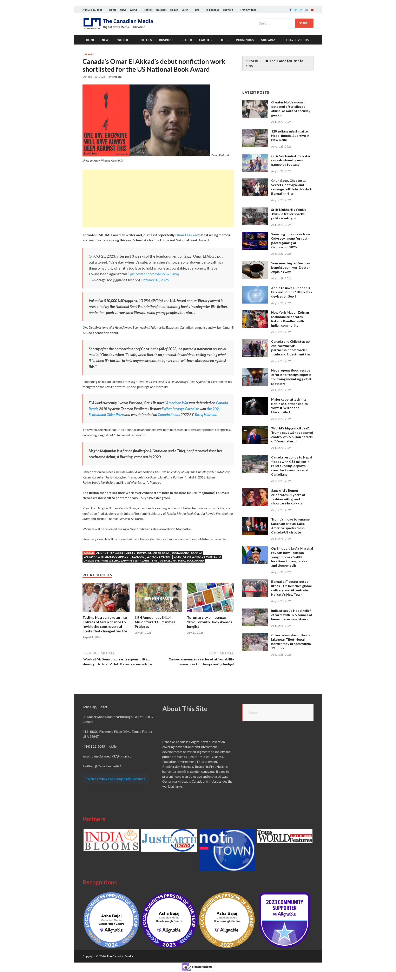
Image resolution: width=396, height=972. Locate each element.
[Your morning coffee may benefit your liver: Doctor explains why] (255, 263)
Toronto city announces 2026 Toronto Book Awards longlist (209, 622)
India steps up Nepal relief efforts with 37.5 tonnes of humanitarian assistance (291, 615)
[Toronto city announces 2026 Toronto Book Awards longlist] (210, 613)
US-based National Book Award (182, 560)
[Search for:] (285, 23)
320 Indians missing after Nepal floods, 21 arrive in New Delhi (290, 135)
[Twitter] (295, 10)
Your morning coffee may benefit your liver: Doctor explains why (290, 267)
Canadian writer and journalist (107, 556)
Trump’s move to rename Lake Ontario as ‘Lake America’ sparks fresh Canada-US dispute (290, 525)
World (133, 9)
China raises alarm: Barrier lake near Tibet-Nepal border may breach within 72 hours (291, 641)
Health (174, 9)
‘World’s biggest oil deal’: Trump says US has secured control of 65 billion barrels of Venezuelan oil (292, 434)
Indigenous (212, 9)
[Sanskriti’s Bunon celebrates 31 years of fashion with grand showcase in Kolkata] (255, 491)
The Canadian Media (119, 956)
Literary (88, 54)
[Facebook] (290, 10)
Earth (185, 9)
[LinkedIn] (301, 10)
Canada (196, 552)
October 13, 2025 (155, 280)
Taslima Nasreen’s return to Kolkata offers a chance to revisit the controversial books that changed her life (104, 624)
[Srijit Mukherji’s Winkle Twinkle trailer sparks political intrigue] (255, 210)
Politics (148, 9)
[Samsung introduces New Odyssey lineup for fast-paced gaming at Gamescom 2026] (255, 234)
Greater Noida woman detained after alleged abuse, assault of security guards (290, 108)
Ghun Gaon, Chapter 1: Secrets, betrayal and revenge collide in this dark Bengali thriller (291, 186)
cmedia (116, 76)
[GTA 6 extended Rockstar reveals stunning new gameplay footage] (255, 156)
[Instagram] (306, 10)
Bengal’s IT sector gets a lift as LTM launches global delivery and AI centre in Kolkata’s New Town (291, 587)
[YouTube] (312, 10)
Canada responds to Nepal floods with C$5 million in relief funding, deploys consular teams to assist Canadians (291, 465)
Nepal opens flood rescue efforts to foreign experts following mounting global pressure (291, 376)
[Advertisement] (158, 198)
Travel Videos (248, 9)
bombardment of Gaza (153, 552)
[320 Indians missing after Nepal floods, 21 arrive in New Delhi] (255, 132)
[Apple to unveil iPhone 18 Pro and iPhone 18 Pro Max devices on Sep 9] (255, 288)
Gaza (177, 556)
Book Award (180, 552)
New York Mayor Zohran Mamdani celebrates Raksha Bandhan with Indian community (290, 318)
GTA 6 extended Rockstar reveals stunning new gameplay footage (291, 160)
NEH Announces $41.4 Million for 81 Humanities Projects (155, 622)
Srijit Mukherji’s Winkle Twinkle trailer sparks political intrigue (288, 214)
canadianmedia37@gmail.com (113, 756)
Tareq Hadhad (205, 414)
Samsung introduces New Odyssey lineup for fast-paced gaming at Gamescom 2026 (290, 240)
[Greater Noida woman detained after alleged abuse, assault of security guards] (255, 102)
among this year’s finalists (115, 552)
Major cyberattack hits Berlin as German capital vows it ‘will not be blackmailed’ (290, 405)
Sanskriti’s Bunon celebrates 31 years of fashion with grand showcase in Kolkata (288, 496)
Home (112, 9)
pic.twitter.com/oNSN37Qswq (154, 274)
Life (197, 9)
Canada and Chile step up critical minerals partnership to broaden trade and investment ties (291, 347)
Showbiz (228, 9)
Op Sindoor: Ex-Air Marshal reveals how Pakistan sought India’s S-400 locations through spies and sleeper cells (292, 556)
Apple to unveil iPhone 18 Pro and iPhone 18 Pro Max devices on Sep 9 (291, 292)
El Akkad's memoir (158, 556)
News (123, 9)
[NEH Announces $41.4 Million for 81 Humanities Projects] (158, 613)
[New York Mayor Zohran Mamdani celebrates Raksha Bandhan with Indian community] (255, 313)
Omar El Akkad (186, 235)
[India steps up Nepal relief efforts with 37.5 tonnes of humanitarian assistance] (255, 611)
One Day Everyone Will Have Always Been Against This (121, 560)
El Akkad (138, 556)
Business (161, 9)
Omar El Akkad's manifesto (202, 556)
